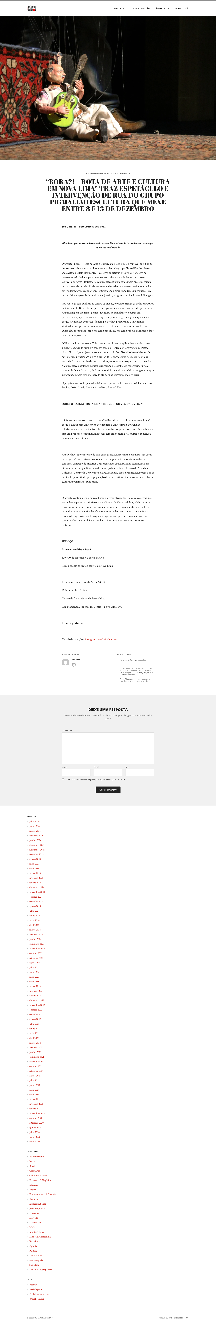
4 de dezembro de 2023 (99, 173)
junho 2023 (34, 972)
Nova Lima (34, 1241)
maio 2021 (34, 1090)
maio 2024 (34, 920)
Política (33, 1251)
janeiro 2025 (35, 882)
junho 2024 (34, 915)
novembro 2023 (37, 948)
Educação (33, 1185)
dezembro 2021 (36, 1056)
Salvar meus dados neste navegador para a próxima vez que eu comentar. (96, 779)
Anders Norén (176, 1318)
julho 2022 (34, 1024)
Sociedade (34, 1265)
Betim (32, 1161)
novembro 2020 (37, 1113)
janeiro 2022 (35, 1052)
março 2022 (35, 1042)
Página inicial (162, 8)
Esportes (33, 1199)
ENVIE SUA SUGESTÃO (139, 8)
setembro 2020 (36, 1122)
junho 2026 (34, 826)
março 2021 (34, 1099)
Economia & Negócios (40, 1180)
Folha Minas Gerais (43, 1318)
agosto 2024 (35, 906)
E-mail (97, 767)
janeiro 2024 (35, 939)
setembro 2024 (36, 901)
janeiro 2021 (35, 1108)
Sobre (178, 8)
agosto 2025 (35, 859)
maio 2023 (34, 976)
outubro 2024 (35, 896)
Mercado (123, 660)
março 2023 (35, 986)
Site (127, 767)
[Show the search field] (186, 8)
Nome (65, 767)
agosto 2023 (35, 962)
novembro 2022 (37, 1005)
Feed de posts (35, 1289)
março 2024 (35, 929)
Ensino (32, 1189)
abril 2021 (34, 1094)
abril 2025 (34, 868)
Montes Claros (36, 1232)
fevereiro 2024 (36, 934)
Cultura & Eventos (38, 1175)
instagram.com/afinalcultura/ (102, 639)
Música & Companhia (137, 660)
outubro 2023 (35, 953)
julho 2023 (34, 967)
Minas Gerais (35, 1222)
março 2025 (35, 873)
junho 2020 (34, 1137)
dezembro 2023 (36, 944)
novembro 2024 (37, 892)
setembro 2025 (36, 854)
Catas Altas (34, 1170)
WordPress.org (36, 1298)
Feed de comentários (39, 1294)
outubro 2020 (35, 1118)
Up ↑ (187, 1318)
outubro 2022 (35, 1009)
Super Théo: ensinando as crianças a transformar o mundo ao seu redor (135, 680)
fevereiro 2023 (36, 991)
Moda (32, 1227)
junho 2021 (34, 1085)
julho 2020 (34, 1132)
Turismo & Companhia (40, 1269)
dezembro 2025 (36, 845)
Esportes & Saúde (37, 1203)
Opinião (33, 1246)
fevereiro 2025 (36, 878)
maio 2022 (34, 1033)
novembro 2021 (36, 1061)
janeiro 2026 (35, 840)
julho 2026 (34, 821)
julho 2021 (34, 1080)
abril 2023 (34, 981)
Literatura (34, 1213)
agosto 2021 (34, 1075)
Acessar (32, 1284)
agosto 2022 (35, 1019)
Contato (119, 8)
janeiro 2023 (35, 995)
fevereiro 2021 (36, 1104)
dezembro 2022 (36, 1000)
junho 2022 (34, 1028)
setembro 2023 (36, 958)
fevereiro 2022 (36, 1047)
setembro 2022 (36, 1014)
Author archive (74, 665)
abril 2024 (34, 925)
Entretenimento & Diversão (42, 1194)
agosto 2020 (35, 1127)
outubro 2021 (35, 1066)
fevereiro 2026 (36, 835)
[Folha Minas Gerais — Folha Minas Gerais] (32, 8)
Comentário (67, 730)
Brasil (32, 1166)
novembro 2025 (37, 849)
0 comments (122, 173)
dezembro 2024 (36, 887)
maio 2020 (34, 1141)
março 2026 (35, 830)
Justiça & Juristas (37, 1208)
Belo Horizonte (36, 1156)
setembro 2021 (36, 1071)
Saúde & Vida (35, 1255)
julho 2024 (34, 910)
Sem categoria (36, 1260)
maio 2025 (34, 863)
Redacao (76, 659)
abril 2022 (34, 1038)
